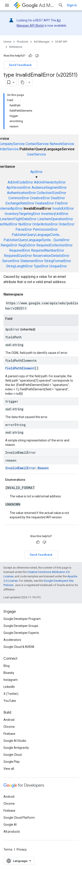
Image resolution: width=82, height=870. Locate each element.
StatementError (31, 261)
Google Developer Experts (21, 633)
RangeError (9, 245)
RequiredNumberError (47, 250)
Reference (15, 46)
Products (22, 41)
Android (8, 719)
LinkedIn (9, 686)
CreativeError (40, 198)
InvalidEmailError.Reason (27, 468)
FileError (61, 203)
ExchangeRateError (19, 203)
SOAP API (61, 41)
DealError (58, 198)
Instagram (10, 679)
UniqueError (58, 266)
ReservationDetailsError (51, 256)
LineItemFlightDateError (18, 219)
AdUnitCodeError (20, 182)
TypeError (41, 266)
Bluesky (8, 673)
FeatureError (44, 203)
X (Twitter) (10, 693)
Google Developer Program (22, 619)
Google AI (10, 824)
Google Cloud (12, 754)
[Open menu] (7, 5)
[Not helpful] (37, 55)
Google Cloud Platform (19, 817)
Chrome (9, 726)
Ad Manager (47, 5)
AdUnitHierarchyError (50, 182)
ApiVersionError (19, 187)
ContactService (37, 144)
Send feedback (20, 65)
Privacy (22, 849)
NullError (24, 224)
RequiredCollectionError (54, 245)
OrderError (66, 224)
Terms (7, 849)
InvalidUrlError (63, 208)
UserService (36, 154)
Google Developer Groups (20, 626)
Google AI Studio (14, 740)
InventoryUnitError (54, 214)
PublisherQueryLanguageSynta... (27, 240)
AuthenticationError (21, 193)
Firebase (9, 733)
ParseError (24, 229)
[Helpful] (30, 55)
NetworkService (62, 144)
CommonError (18, 198)
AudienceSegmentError (49, 187)
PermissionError (45, 229)
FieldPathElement (20, 368)
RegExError (26, 245)
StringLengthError (19, 266)
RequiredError (19, 250)
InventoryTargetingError (22, 214)
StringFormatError (57, 261)
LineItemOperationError (55, 219)
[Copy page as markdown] (22, 82)
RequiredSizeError (18, 256)
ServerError (10, 261)
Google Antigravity (16, 747)
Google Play (11, 761)
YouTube (9, 700)
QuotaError (61, 240)
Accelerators (12, 640)
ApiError (36, 172)
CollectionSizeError (51, 193)
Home (7, 41)
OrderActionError (45, 224)
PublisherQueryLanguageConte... (36, 235)
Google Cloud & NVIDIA (18, 647)
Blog (6, 666)
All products (11, 831)
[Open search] (60, 5)
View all (8, 768)
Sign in (72, 5)
